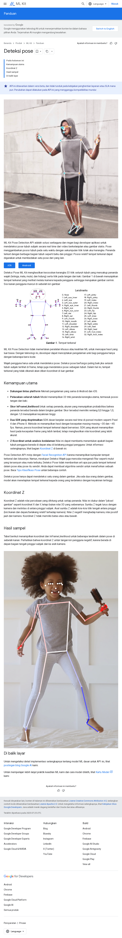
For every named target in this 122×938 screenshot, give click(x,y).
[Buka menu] (5, 4)
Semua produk (11, 910)
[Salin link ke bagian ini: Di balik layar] (28, 754)
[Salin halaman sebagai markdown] (47, 51)
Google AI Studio (91, 844)
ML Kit (21, 4)
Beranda (7, 43)
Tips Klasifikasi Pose (29, 470)
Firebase (87, 838)
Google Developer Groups (16, 833)
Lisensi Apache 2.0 (48, 804)
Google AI (8, 905)
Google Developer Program (17, 828)
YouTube (47, 854)
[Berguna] (111, 43)
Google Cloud (89, 854)
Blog (45, 828)
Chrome (87, 833)
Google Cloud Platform (15, 900)
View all (86, 864)
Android (26, 265)
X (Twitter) (48, 849)
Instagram (48, 838)
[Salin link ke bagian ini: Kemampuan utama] (40, 383)
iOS (9, 265)
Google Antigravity (92, 849)
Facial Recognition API (54, 454)
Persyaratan (10, 923)
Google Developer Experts (17, 838)
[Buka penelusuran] (83, 4)
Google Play (88, 859)
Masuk (114, 4)
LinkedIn (47, 844)
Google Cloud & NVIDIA (15, 849)
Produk (19, 43)
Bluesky (47, 833)
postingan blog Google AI (18, 765)
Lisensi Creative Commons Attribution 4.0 (88, 801)
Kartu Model (102, 772)
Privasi (22, 923)
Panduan (10, 14)
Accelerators (10, 844)
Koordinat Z (46, 448)
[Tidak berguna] (115, 43)
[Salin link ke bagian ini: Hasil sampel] (28, 528)
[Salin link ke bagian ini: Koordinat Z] (27, 493)
